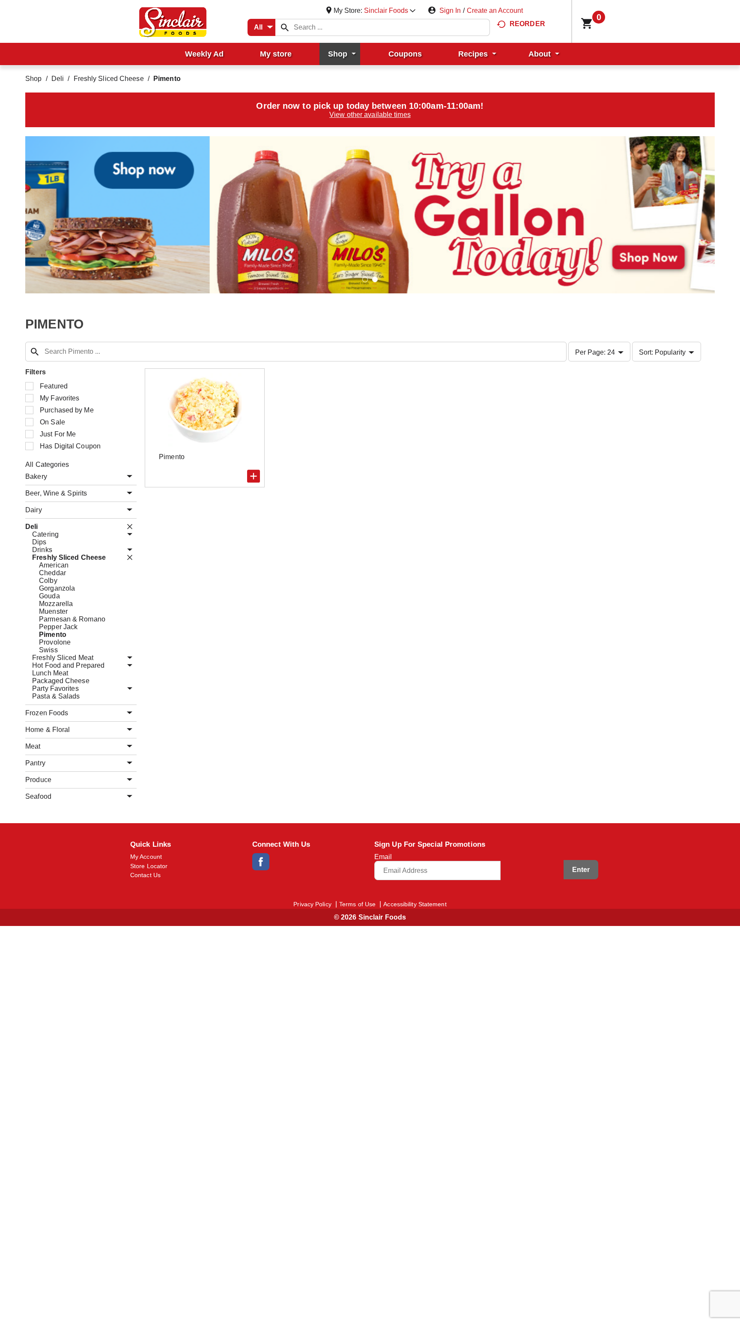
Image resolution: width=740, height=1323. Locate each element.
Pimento (167, 78)
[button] (389, 10)
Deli (57, 78)
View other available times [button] (370, 114)
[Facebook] (260, 861)
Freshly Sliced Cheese (109, 78)
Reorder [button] (527, 23)
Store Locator (148, 866)
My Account (146, 856)
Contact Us (145, 875)
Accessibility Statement (414, 904)
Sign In (450, 10)
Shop (33, 78)
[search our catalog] (284, 27)
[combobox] (261, 27)
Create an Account (495, 10)
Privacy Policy (312, 904)
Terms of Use (357, 904)
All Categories (47, 464)
